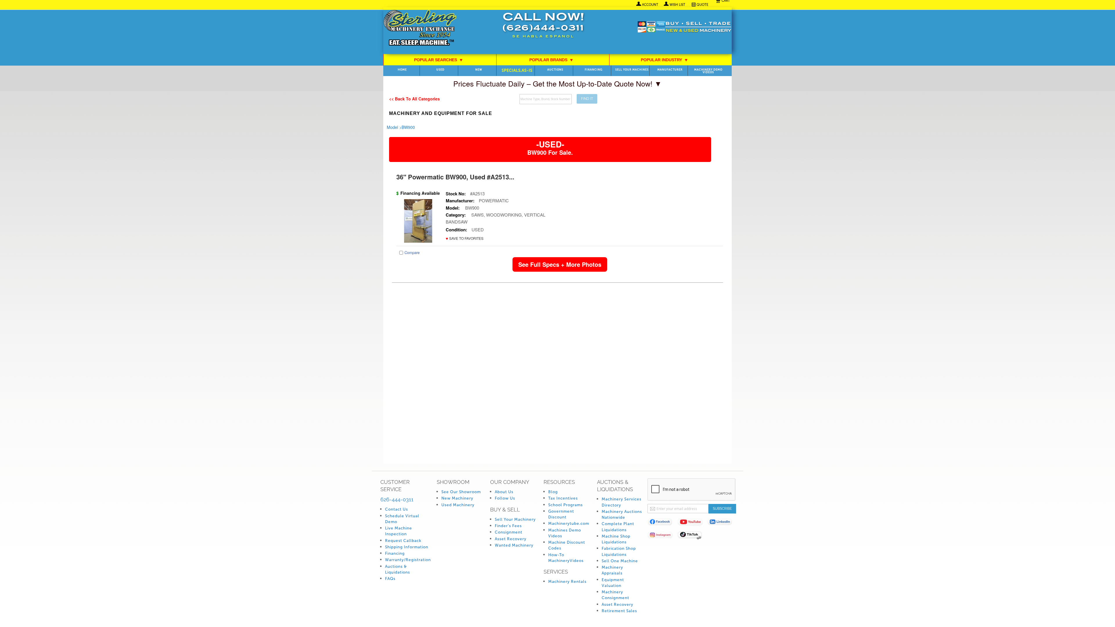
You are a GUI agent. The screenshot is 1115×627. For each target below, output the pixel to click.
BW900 (408, 127)
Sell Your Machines (632, 70)
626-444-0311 (396, 499)
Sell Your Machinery (515, 519)
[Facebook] (662, 522)
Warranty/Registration (408, 559)
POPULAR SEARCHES (438, 59)
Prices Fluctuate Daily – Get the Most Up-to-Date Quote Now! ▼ (557, 83)
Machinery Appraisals (612, 570)
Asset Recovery (510, 538)
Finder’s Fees (508, 525)
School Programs (565, 504)
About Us (504, 491)
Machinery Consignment (615, 595)
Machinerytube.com (568, 523)
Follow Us (505, 498)
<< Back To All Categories (414, 99)
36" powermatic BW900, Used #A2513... (455, 176)
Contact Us (396, 509)
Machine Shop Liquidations (616, 539)
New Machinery (457, 498)
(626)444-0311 (543, 29)
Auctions (555, 70)
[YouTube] (692, 522)
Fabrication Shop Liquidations (619, 551)
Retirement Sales (619, 610)
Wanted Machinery (514, 545)
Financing (594, 70)
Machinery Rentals (567, 581)
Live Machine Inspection (398, 531)
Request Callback (403, 540)
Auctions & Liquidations (397, 569)
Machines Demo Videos (564, 533)
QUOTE (702, 5)
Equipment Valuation (613, 582)
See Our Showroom (461, 491)
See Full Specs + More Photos (559, 264)
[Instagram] (662, 536)
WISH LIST (677, 5)
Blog (553, 491)
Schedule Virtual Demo (402, 519)
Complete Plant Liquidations (618, 526)
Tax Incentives (563, 498)
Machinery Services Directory (621, 502)
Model (392, 127)
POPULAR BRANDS (551, 59)
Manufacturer (670, 70)
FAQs (390, 578)
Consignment (508, 532)
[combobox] (545, 99)
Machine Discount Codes (566, 545)
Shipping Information (406, 547)
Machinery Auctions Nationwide (622, 514)
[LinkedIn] (722, 522)
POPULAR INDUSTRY (664, 59)
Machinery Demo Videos (708, 71)
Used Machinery (457, 504)
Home (402, 70)
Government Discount (561, 514)
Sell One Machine (620, 560)
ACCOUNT (650, 5)
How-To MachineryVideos (566, 557)
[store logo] (419, 28)
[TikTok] (692, 536)
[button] (464, 238)
